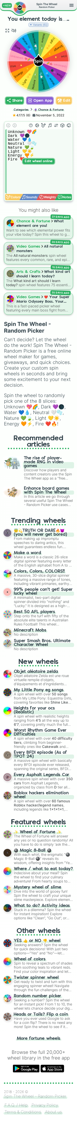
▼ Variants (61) (38, 24)
